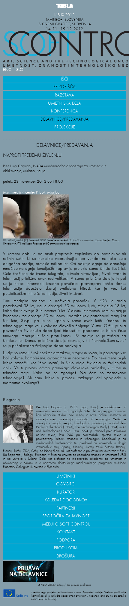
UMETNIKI (65, 476)
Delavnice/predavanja (64, 119)
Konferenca (64, 111)
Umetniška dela (64, 103)
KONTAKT (66, 532)
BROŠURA (66, 556)
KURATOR (66, 492)
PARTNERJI (65, 508)
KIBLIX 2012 (64, 14)
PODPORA (65, 540)
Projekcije (64, 127)
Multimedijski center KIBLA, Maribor (32, 192)
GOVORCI (65, 484)
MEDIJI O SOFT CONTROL (66, 524)
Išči (64, 79)
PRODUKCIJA (66, 548)
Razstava (64, 95)
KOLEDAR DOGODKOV (65, 500)
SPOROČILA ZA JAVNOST (65, 516)
